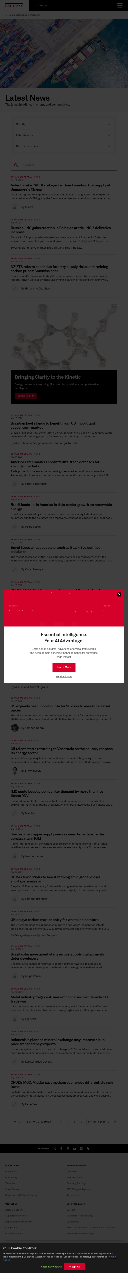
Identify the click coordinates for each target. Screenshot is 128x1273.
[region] (64, 1258)
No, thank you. (64, 676)
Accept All (74, 1266)
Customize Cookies (51, 1266)
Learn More (64, 667)
